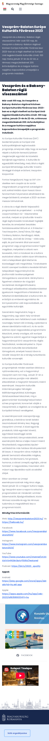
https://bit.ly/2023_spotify (25, 566)
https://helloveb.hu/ (13, 522)
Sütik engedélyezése (17, 733)
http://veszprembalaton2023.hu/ (25, 518)
